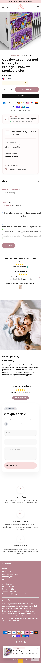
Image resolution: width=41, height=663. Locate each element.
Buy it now (20, 96)
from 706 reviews (19, 267)
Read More (8, 245)
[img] (20, 264)
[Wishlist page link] (29, 7)
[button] (3, 7)
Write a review (20, 398)
